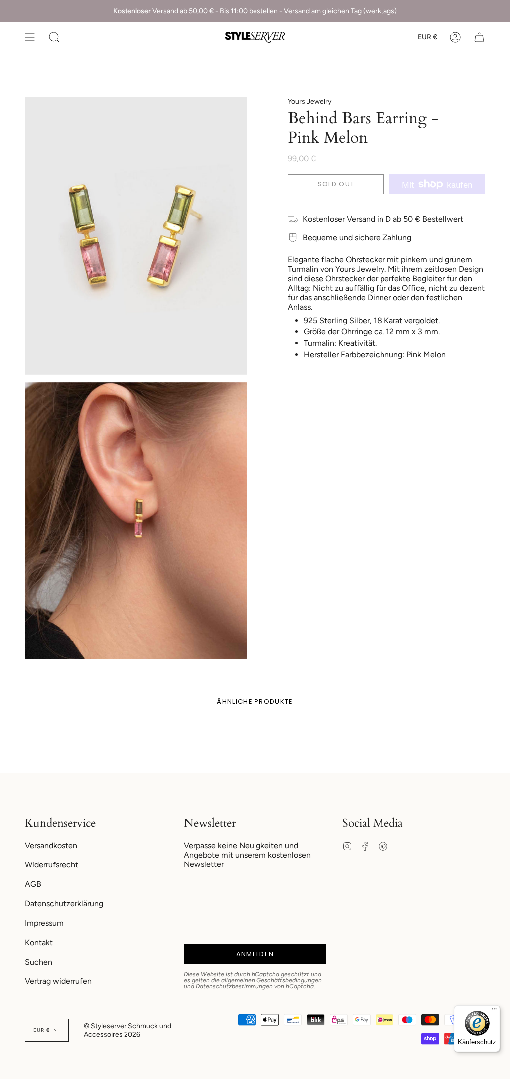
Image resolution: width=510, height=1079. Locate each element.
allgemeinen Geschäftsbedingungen (271, 980)
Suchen (38, 962)
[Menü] (494, 1011)
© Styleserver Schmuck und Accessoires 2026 (127, 1030)
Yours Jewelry (309, 101)
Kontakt (39, 942)
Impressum (44, 923)
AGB (33, 884)
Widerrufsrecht (51, 864)
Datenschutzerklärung (64, 903)
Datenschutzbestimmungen (234, 986)
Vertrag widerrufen (58, 981)
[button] (54, 37)
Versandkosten (51, 845)
